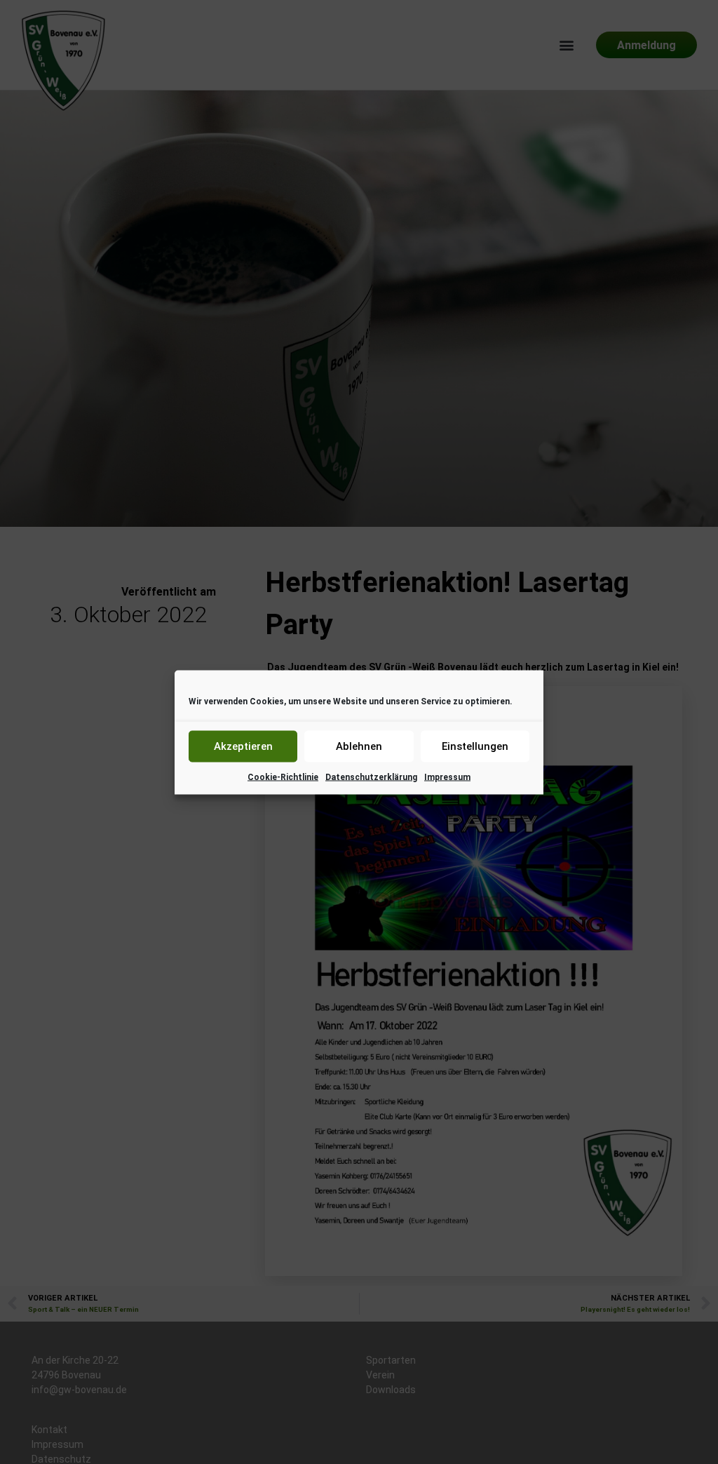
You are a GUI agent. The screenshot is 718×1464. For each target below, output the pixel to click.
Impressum (447, 776)
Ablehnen (359, 746)
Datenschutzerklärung (371, 776)
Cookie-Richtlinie (283, 776)
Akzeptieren (243, 746)
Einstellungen (475, 746)
